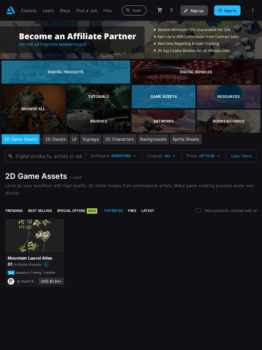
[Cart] (160, 10)
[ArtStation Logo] (10, 10)
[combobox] (134, 10)
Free (132, 211)
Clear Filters (241, 156)
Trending (14, 211)
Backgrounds (153, 139)
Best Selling (40, 211)
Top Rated (113, 211)
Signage (91, 139)
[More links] (253, 10)
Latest (147, 211)
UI (74, 139)
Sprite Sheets (186, 139)
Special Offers (76, 211)
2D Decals (55, 139)
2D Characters (119, 139)
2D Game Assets (20, 139)
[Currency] (171, 10)
